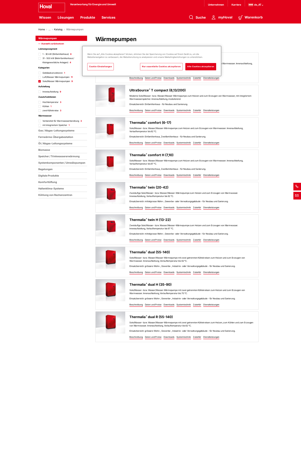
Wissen (45, 17)
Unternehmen (216, 4)
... (49, 29)
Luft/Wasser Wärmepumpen (58, 77)
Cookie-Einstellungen (100, 66)
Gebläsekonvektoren (54, 73)
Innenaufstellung (52, 91)
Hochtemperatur (52, 102)
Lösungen (66, 17)
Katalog (58, 29)
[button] (136, 78)
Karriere (236, 4)
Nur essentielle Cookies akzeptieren (161, 66)
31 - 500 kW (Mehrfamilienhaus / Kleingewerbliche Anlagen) (58, 60)
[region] (63, 245)
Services (108, 17)
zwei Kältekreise (52, 110)
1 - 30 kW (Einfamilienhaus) (57, 54)
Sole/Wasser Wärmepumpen (58, 81)
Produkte (87, 17)
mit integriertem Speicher (56, 125)
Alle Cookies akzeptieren (200, 66)
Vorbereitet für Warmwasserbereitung (62, 121)
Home (41, 29)
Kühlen (47, 106)
